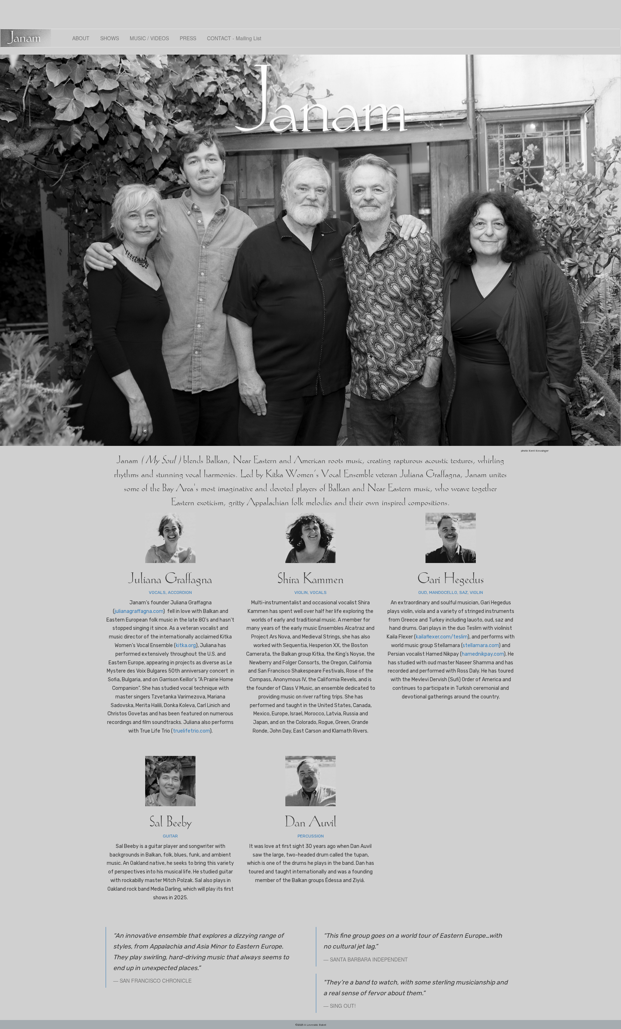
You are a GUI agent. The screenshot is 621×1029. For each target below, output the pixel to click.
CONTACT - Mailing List (234, 38)
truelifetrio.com (191, 731)
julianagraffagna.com (139, 611)
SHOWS (109, 38)
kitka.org (186, 645)
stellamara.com (481, 645)
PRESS (188, 38)
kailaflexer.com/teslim (442, 637)
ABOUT (80, 38)
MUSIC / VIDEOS (149, 38)
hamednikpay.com (483, 654)
